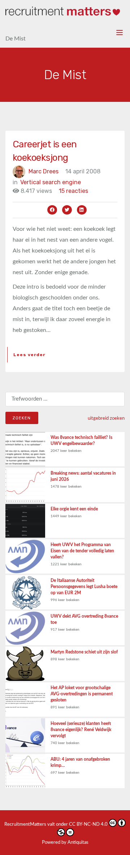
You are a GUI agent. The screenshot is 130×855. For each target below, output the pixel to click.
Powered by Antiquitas (65, 842)
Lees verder (29, 354)
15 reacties (73, 190)
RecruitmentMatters (25, 824)
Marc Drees (43, 171)
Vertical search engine (50, 182)
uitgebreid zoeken (106, 418)
